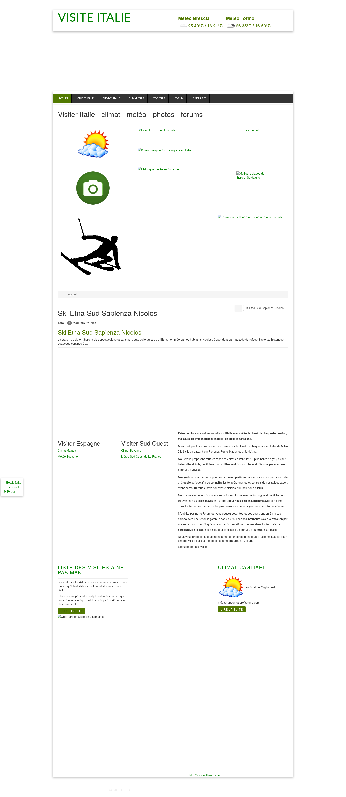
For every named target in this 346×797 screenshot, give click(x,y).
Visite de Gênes (69, 635)
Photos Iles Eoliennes (254, 729)
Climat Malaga (67, 450)
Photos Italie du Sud (152, 701)
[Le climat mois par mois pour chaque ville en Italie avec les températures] (93, 144)
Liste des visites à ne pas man (91, 570)
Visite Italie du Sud (151, 631)
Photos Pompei (149, 721)
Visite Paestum (149, 647)
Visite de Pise (68, 667)
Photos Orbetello (70, 733)
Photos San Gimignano (66, 747)
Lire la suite (72, 611)
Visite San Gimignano (65, 677)
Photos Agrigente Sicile (255, 717)
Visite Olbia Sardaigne (194, 651)
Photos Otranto (149, 713)
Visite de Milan (68, 659)
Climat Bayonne (131, 450)
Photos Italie (111, 98)
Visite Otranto (148, 643)
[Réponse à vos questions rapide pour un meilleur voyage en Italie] (164, 152)
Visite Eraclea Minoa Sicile (257, 643)
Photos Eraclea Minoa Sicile (258, 713)
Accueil (63, 98)
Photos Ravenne (70, 741)
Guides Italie (85, 98)
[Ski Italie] (91, 247)
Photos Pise (66, 737)
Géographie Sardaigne (194, 647)
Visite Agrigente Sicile (254, 635)
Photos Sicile (247, 701)
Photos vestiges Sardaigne (197, 717)
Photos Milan (67, 729)
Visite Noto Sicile (250, 651)
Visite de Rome (109, 635)
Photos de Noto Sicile (253, 705)
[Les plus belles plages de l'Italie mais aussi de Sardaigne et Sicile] (253, 188)
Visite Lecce (147, 639)
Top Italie (159, 98)
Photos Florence (70, 709)
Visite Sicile (246, 631)
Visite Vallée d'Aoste (73, 683)
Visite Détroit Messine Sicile (258, 639)
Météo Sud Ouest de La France (141, 456)
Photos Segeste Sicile (254, 721)
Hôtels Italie (13, 482)
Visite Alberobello (150, 659)
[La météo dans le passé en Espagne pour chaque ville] (158, 169)
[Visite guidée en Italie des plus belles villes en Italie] (93, 188)
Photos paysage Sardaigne (197, 721)
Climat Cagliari (241, 567)
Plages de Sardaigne (193, 635)
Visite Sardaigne (190, 631)
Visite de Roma (109, 631)
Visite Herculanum (151, 635)
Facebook (13, 487)
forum (178, 98)
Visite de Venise (69, 687)
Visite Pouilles (148, 655)
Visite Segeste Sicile (253, 655)
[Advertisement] (173, 61)
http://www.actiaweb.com (205, 775)
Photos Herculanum (152, 705)
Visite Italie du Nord (72, 631)
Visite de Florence (71, 639)
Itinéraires (199, 98)
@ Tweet (9, 491)
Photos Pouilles (149, 725)
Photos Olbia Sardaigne (195, 709)
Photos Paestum (150, 717)
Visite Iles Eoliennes (253, 647)
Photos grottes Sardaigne (196, 713)
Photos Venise (68, 753)
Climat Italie (136, 98)
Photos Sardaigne (191, 701)
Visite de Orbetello (71, 663)
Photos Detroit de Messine (257, 709)
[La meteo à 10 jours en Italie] (173, 130)
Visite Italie (96, 18)
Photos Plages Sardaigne (196, 705)
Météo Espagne (68, 456)
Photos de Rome (110, 701)
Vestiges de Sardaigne (194, 643)
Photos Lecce (148, 709)
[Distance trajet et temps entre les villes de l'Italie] (250, 217)
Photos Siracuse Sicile (254, 725)
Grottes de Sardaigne (193, 639)
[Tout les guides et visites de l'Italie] (253, 144)
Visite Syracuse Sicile (253, 659)
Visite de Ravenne (71, 671)
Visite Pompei (148, 651)
